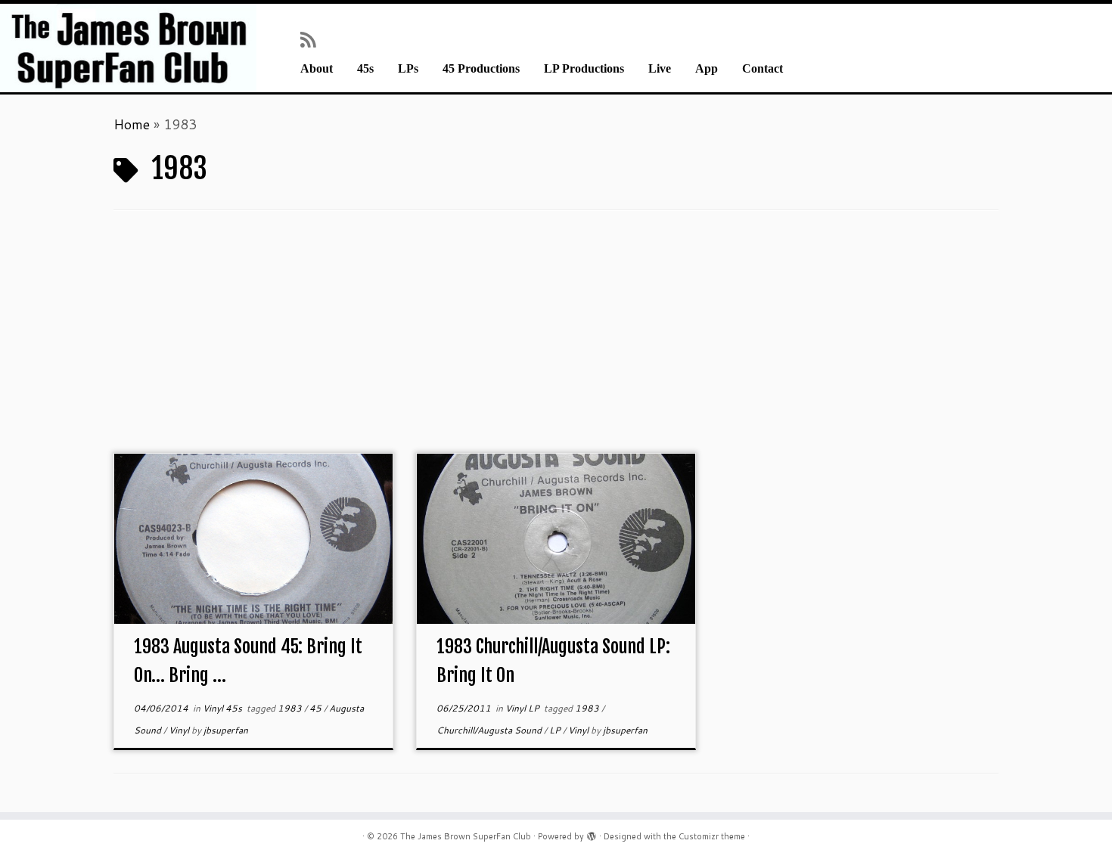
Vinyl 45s (223, 708)
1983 (291, 708)
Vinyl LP (523, 708)
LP (556, 730)
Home (131, 124)
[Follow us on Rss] (312, 39)
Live (659, 69)
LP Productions (584, 69)
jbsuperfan (225, 730)
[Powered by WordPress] (591, 833)
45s (365, 69)
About (316, 69)
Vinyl (180, 730)
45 (316, 708)
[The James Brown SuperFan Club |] (128, 48)
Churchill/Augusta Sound (490, 730)
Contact (762, 69)
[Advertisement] (556, 339)
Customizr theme (712, 836)
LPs (408, 69)
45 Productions (481, 69)
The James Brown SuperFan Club (465, 836)
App (706, 69)
